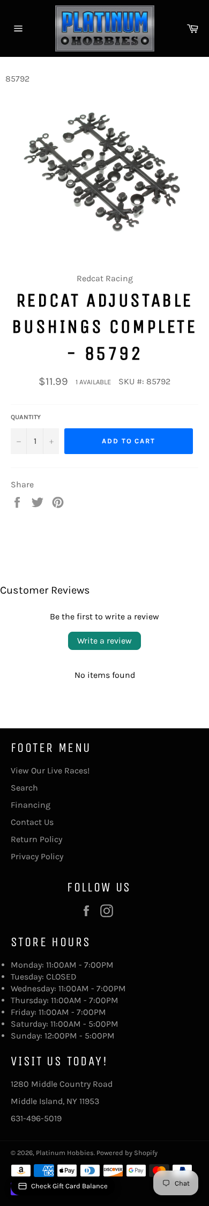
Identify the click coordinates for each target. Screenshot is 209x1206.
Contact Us (32, 822)
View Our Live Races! (50, 770)
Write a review (104, 640)
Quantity (26, 417)
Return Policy (36, 839)
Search (24, 788)
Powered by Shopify (127, 1153)
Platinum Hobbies (65, 1153)
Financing (30, 805)
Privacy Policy (37, 856)
